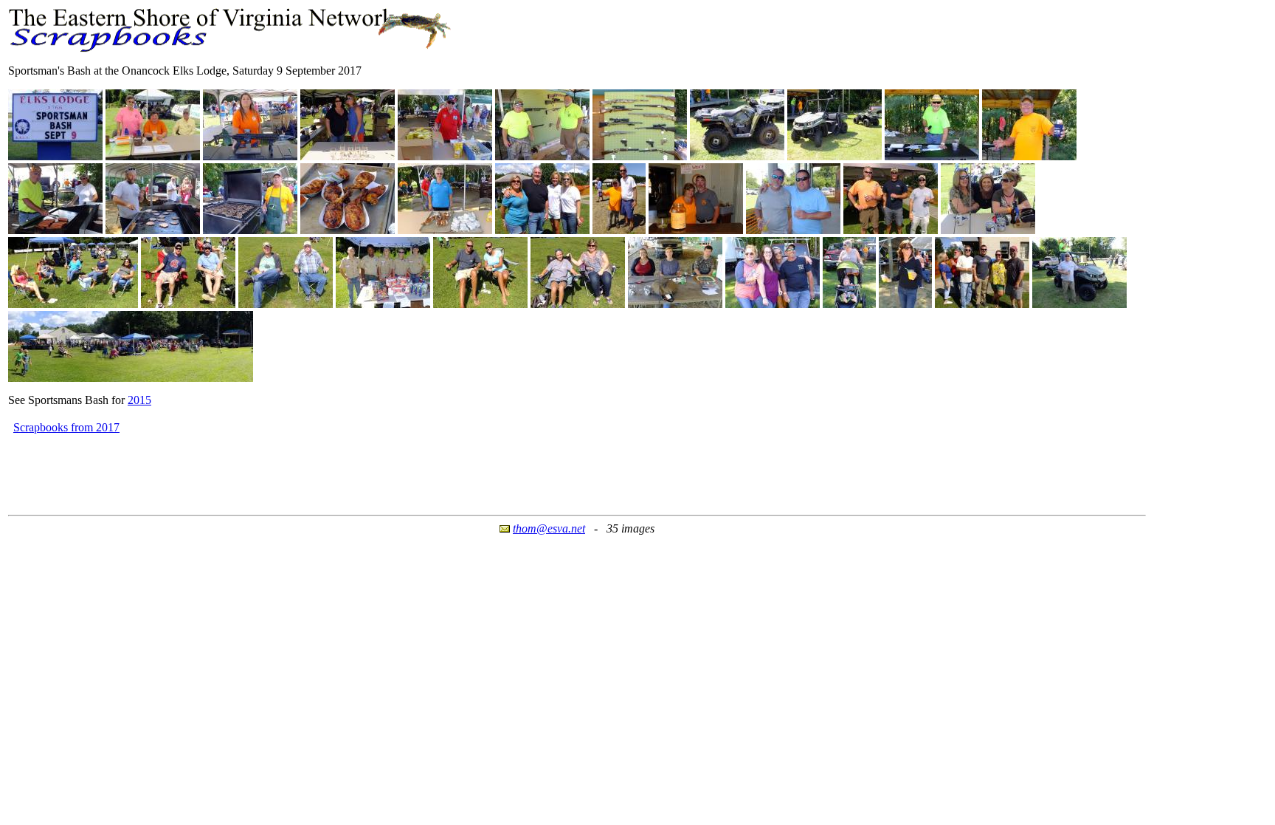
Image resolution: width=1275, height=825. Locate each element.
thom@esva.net (549, 528)
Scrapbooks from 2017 (66, 427)
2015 (139, 400)
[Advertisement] (276, 470)
